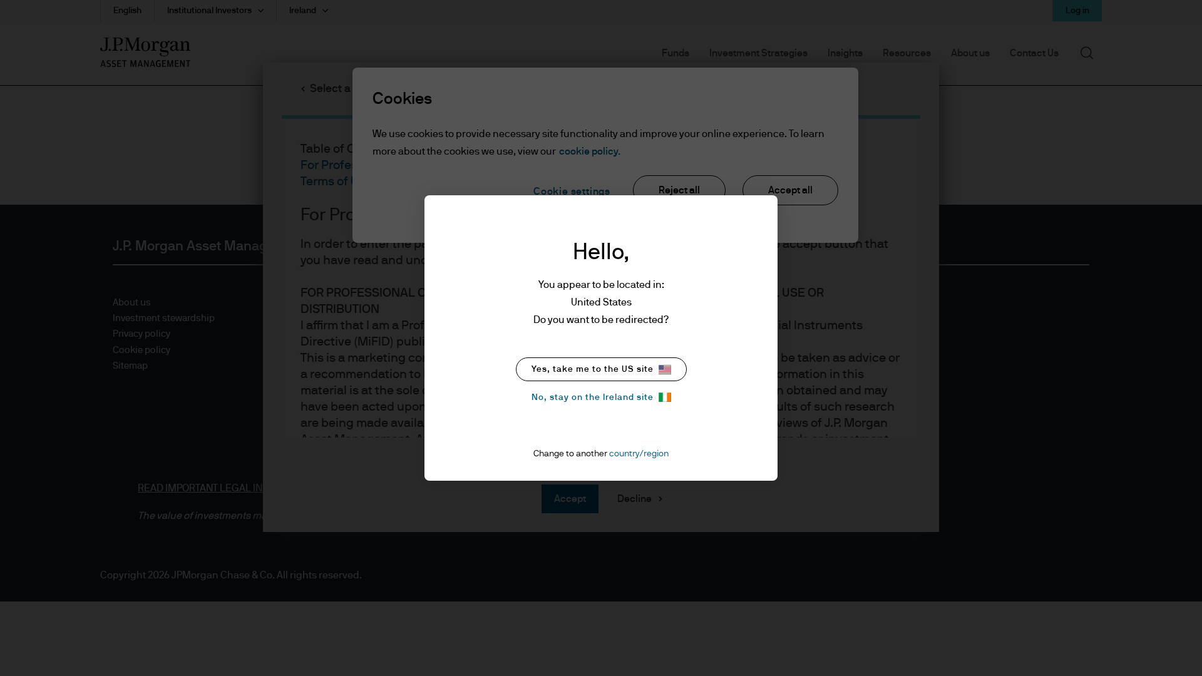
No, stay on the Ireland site (593, 397)
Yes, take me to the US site (593, 369)
